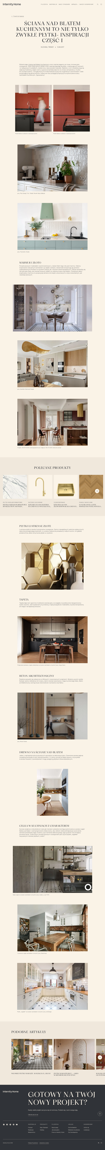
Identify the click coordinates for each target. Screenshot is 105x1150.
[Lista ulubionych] (101, 4)
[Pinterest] (13, 1124)
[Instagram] (3, 1124)
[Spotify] (10, 1124)
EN (101, 1142)
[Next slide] (97, 491)
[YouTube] (16, 1124)
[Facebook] (7, 1124)
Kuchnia (44, 47)
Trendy (51, 47)
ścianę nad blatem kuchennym (38, 64)
